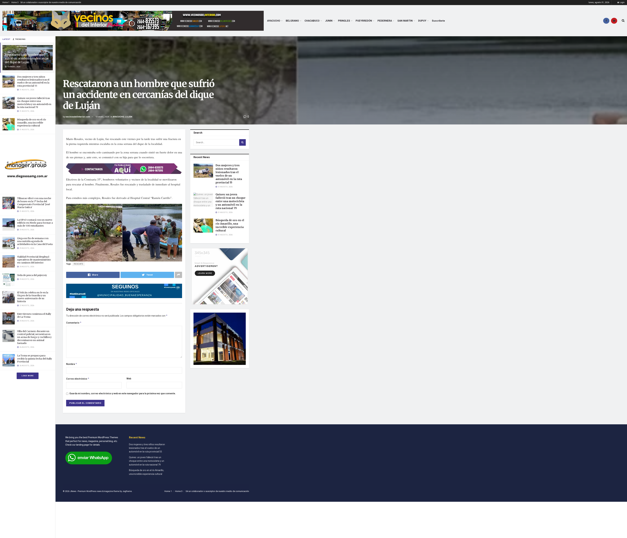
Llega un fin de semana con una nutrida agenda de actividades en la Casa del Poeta (35, 241)
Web (129, 378)
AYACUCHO (273, 21)
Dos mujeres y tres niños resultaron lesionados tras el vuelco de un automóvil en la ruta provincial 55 (33, 81)
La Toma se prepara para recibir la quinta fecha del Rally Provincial (34, 358)
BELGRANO (292, 21)
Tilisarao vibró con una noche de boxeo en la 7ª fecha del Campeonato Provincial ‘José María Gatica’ (34, 203)
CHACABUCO (312, 21)
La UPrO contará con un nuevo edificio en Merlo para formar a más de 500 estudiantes (35, 222)
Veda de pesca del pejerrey (32, 275)
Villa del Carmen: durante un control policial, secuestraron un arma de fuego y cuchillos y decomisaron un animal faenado (34, 337)
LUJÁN (128, 116)
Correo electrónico (77, 379)
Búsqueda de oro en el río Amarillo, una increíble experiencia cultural (31, 122)
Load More (28, 375)
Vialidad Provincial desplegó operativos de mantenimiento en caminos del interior (34, 259)
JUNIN (328, 21)
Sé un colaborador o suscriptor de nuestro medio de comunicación (50, 2)
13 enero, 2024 (102, 116)
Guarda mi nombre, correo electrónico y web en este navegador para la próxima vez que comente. (122, 393)
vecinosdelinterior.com (78, 116)
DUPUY (422, 21)
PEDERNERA (385, 21)
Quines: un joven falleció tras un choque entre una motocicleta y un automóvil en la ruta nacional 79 (34, 103)
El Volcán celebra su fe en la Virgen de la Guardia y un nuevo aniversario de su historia (32, 297)
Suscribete (438, 21)
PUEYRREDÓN (364, 21)
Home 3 (14, 2)
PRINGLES (344, 21)
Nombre (71, 364)
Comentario (73, 323)
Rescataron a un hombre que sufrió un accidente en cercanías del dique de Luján (27, 58)
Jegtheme (127, 491)
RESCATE (78, 263)
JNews (73, 491)
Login (622, 2)
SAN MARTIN (405, 21)
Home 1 (5, 2)
